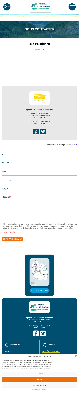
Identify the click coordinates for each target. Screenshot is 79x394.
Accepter (40, 374)
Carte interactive (39, 290)
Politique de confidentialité (38, 389)
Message (6, 197)
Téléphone (6, 180)
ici (72, 145)
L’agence (7, 351)
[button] (76, 357)
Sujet (5, 189)
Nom (4, 154)
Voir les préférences (39, 385)
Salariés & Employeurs (51, 351)
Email (5, 172)
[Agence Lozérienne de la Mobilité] (39, 98)
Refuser (39, 379)
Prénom (5, 163)
